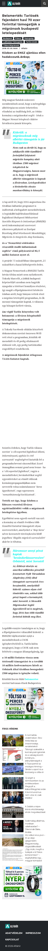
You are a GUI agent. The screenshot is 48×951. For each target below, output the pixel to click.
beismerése (31, 679)
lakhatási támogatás (13, 42)
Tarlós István (31, 42)
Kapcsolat (12, 939)
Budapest (7, 38)
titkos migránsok (11, 45)
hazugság (28, 38)
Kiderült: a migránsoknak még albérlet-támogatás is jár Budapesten (29, 137)
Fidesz (18, 38)
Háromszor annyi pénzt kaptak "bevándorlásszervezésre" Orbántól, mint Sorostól (29, 556)
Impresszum (33, 933)
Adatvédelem (13, 933)
